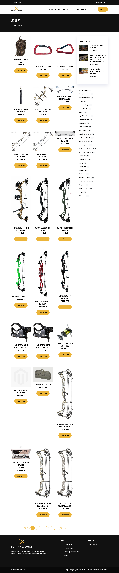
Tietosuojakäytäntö (92, 570)
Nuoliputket (83, 170)
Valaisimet (83, 196)
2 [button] (37, 528)
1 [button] (32, 528)
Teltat (82, 192)
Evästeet (82, 570)
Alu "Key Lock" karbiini (65, 66)
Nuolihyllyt (83, 167)
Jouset (82, 101)
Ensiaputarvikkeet (86, 94)
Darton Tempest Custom (20, 297)
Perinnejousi (51, 9)
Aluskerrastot (85, 90)
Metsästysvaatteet (86, 152)
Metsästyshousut (86, 138)
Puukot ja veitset (86, 181)
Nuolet (82, 163)
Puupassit (83, 185)
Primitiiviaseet (64, 9)
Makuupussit (84, 130)
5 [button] (53, 528)
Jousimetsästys (18, 25)
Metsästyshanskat (86, 134)
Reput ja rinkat (85, 188)
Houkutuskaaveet (86, 98)
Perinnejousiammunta (80, 9)
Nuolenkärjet (84, 159)
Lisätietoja (21, 71)
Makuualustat (85, 127)
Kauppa (102, 9)
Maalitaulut (84, 123)
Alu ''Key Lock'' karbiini (43, 66)
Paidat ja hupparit (86, 178)
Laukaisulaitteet (85, 119)
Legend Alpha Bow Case (43, 385)
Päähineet (83, 174)
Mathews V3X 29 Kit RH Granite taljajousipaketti (21, 464)
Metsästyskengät (85, 141)
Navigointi (84, 156)
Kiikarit (82, 112)
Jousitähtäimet (85, 109)
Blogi (94, 9)
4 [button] (48, 528)
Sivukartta (103, 570)
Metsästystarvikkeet (87, 148)
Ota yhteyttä (74, 570)
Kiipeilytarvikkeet (86, 116)
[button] (58, 528)
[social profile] (24, 2)
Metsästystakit (85, 145)
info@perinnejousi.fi (100, 2)
